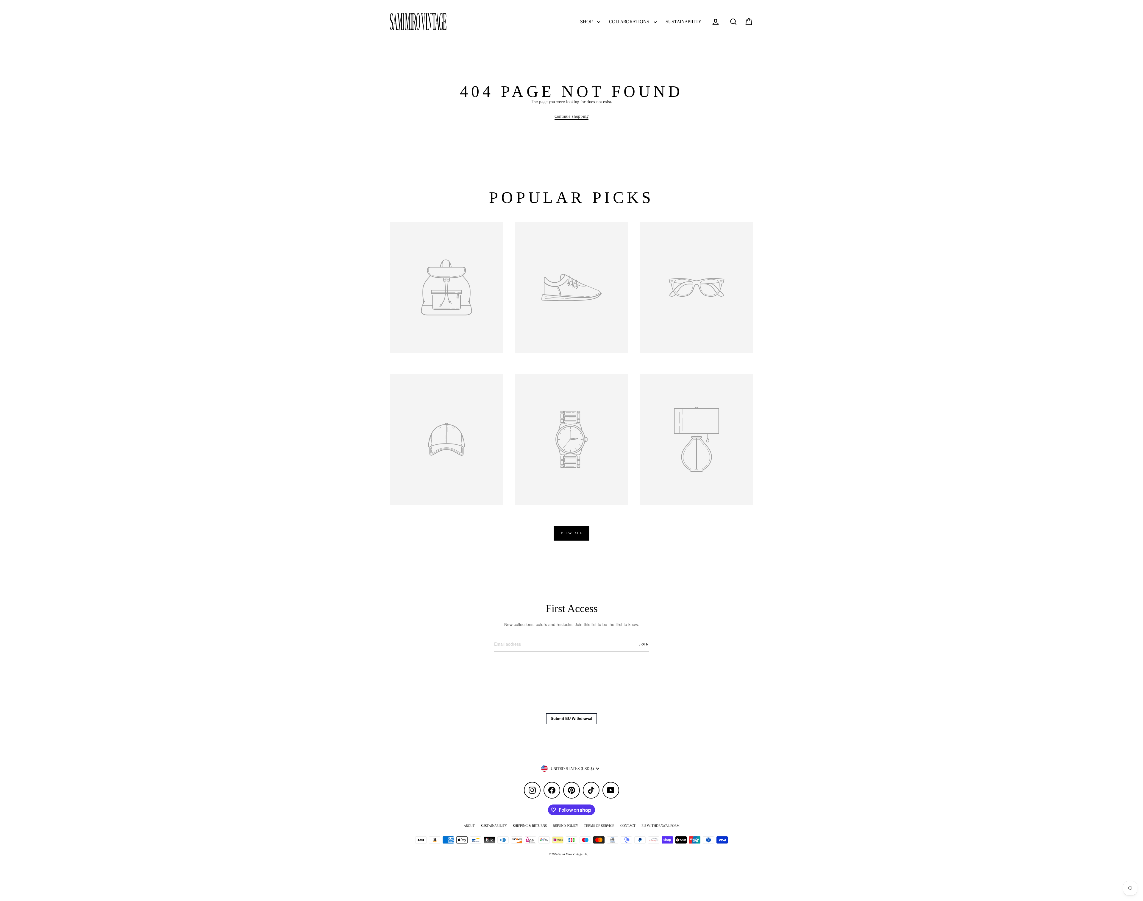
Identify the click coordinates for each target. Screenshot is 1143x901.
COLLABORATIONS (630, 21)
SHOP (587, 21)
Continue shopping (571, 116)
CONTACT (627, 826)
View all (572, 533)
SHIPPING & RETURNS (530, 826)
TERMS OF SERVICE (599, 826)
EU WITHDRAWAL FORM (660, 826)
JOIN (644, 644)
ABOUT (469, 826)
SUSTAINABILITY (683, 21)
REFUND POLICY (565, 826)
